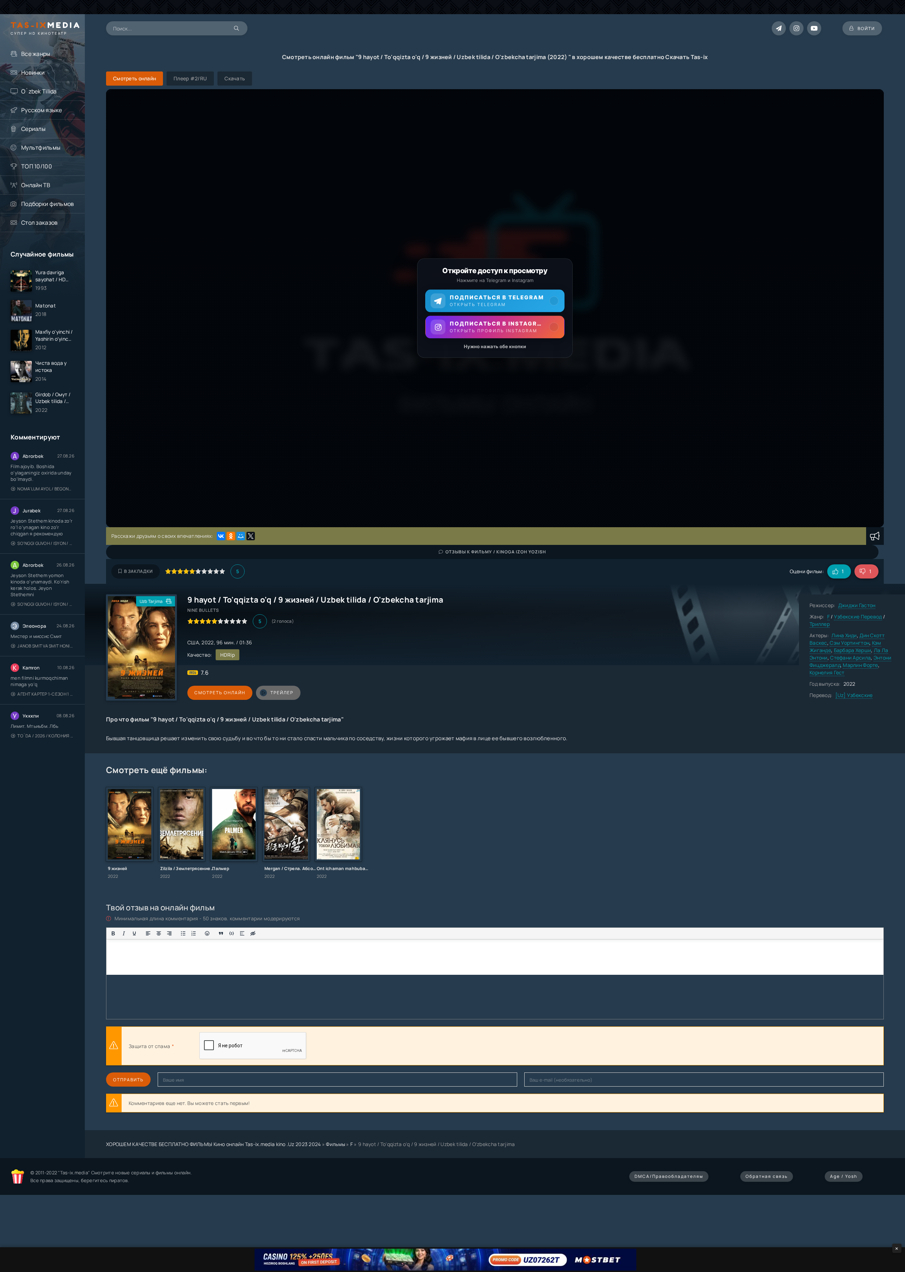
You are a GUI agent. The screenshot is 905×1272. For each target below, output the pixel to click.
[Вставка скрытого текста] (252, 933)
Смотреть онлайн (219, 693)
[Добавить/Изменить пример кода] (231, 933)
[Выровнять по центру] (158, 933)
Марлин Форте (860, 665)
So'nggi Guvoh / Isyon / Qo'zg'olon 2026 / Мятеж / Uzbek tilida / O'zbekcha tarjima (45, 543)
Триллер (820, 624)
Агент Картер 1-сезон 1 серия (45, 694)
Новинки (33, 72)
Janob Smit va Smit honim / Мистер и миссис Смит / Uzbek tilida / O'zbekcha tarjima (45, 646)
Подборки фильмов (47, 204)
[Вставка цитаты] (221, 933)
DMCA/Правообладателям (669, 1176)
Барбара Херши (852, 650)
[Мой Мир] (241, 536)
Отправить (128, 1080)
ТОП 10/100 (36, 166)
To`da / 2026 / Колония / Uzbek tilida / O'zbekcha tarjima (45, 736)
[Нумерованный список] (193, 933)
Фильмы (335, 1144)
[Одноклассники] (231, 536)
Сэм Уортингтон (849, 642)
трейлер (281, 693)
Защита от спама (149, 1046)
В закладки (138, 571)
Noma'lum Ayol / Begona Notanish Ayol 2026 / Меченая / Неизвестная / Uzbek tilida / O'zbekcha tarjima (45, 489)
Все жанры (36, 54)
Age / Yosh (843, 1176)
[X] (250, 536)
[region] (495, 308)
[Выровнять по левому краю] (148, 933)
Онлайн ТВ (36, 185)
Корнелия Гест (827, 672)
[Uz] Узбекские (854, 695)
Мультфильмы (40, 147)
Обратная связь (767, 1176)
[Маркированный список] (183, 933)
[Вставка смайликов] (207, 933)
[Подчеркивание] (134, 933)
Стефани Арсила (850, 657)
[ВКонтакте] (221, 536)
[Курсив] (123, 933)
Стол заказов (39, 222)
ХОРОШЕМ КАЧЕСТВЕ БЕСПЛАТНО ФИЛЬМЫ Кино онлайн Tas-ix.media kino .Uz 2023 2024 (213, 1144)
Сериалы (33, 129)
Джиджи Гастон (857, 605)
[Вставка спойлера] (242, 933)
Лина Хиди (844, 635)
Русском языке (41, 110)
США (193, 642)
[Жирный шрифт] (113, 933)
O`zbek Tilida (39, 91)
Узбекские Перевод (858, 616)
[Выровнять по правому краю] (169, 933)
